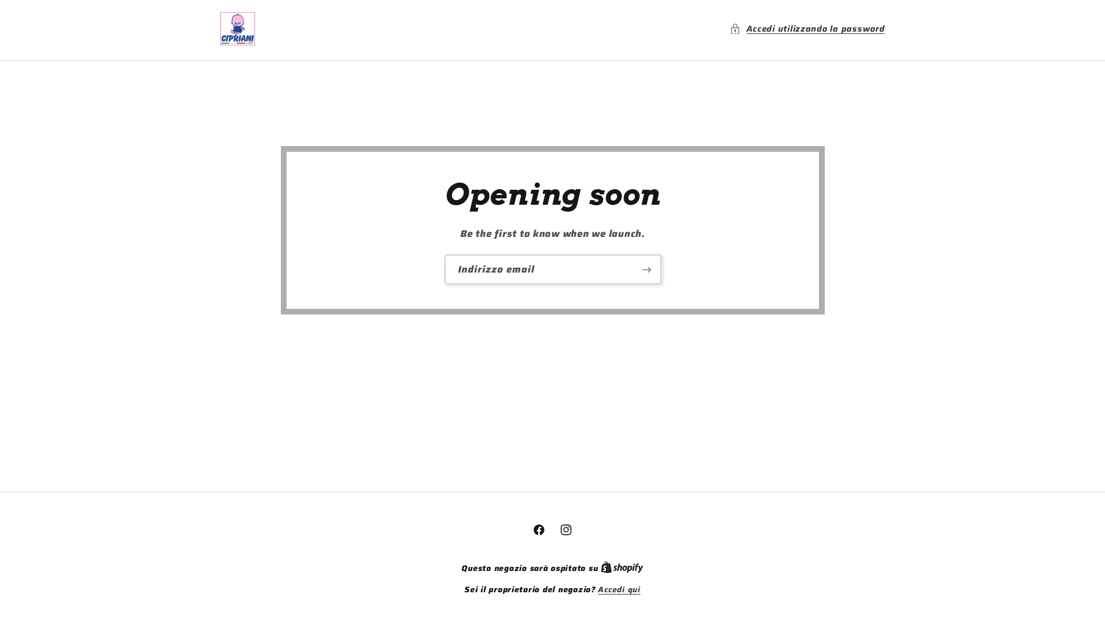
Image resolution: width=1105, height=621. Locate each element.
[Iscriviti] (646, 269)
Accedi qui (619, 590)
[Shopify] (622, 568)
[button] (807, 28)
